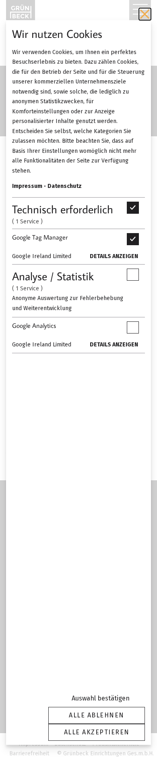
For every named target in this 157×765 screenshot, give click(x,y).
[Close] (145, 14)
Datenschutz (65, 186)
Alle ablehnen (96, 715)
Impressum (27, 186)
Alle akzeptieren (97, 732)
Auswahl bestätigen (101, 698)
